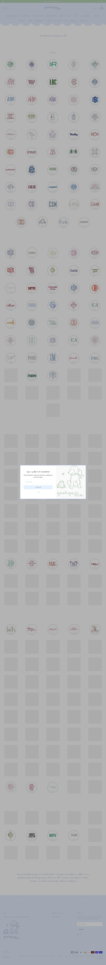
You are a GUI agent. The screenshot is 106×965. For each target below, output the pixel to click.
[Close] (84, 467)
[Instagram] (36, 492)
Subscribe (38, 487)
